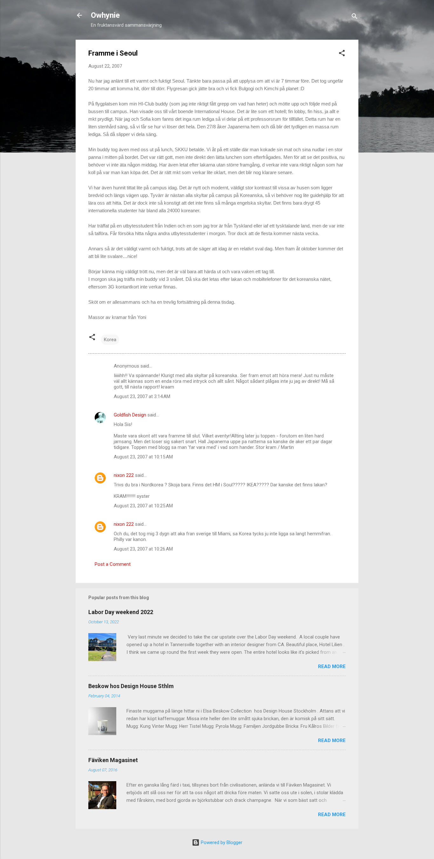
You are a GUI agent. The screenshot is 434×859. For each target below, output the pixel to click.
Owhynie (105, 15)
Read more (332, 666)
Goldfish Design (130, 415)
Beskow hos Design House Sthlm (131, 686)
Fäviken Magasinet (113, 760)
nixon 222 (124, 475)
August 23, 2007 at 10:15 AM (143, 457)
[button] (342, 54)
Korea (110, 339)
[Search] (354, 17)
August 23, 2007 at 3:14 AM (142, 396)
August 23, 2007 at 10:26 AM (143, 549)
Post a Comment (113, 564)
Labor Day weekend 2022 (120, 612)
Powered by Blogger (221, 842)
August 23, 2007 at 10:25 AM (143, 506)
